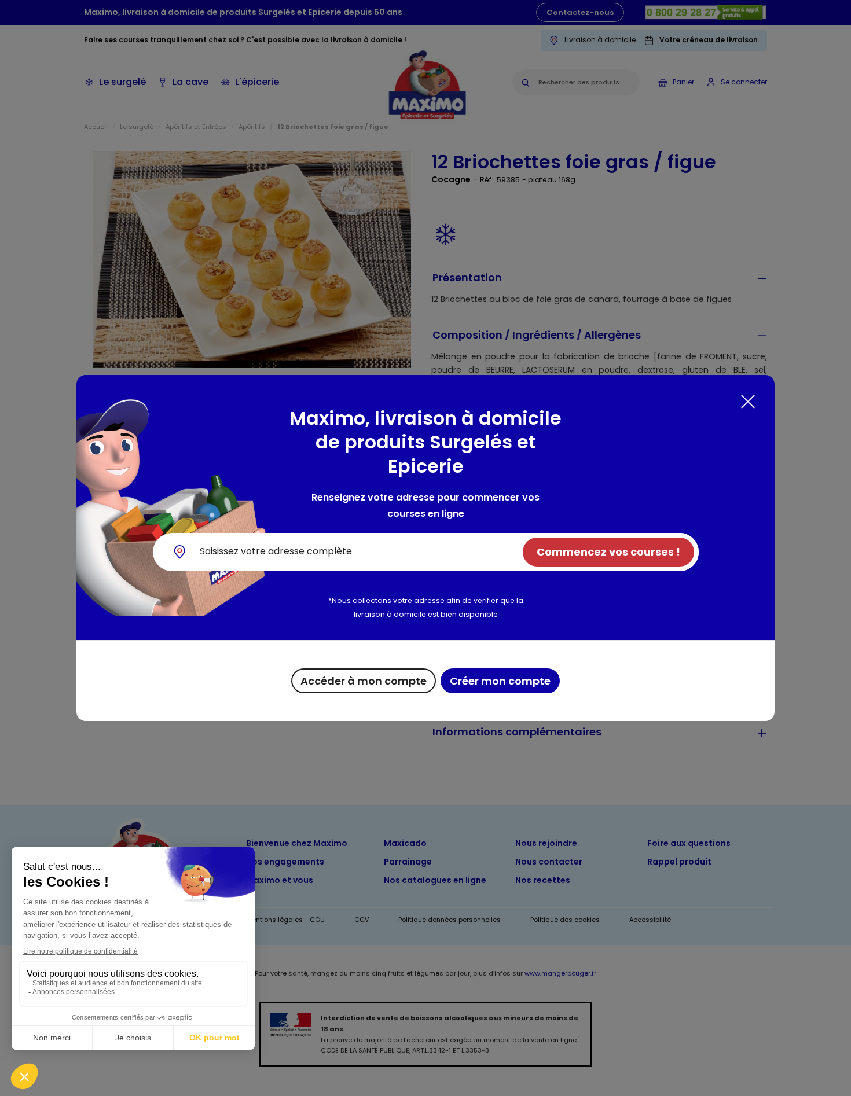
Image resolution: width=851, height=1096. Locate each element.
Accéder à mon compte (363, 681)
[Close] (748, 401)
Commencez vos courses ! (608, 552)
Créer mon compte (500, 681)
